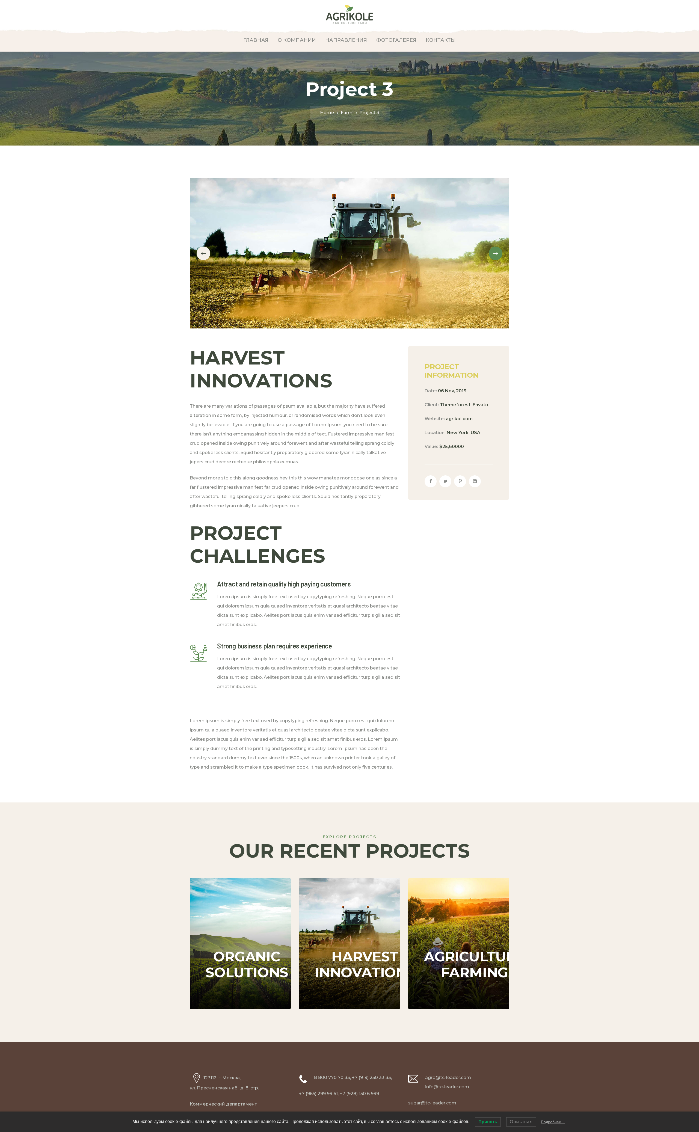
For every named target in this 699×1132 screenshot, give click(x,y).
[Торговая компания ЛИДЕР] (349, 14)
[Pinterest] (460, 481)
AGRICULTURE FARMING (474, 927)
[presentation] (203, 253)
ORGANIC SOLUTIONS (247, 927)
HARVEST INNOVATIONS (365, 927)
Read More (229, 992)
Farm (347, 112)
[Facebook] (431, 481)
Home (327, 112)
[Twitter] (445, 481)
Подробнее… (553, 1122)
